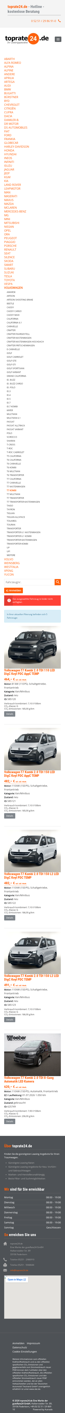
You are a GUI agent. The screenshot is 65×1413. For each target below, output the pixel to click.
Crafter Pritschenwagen (21, 345)
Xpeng (8, 571)
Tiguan (11, 513)
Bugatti (10, 93)
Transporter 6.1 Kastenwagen (23, 532)
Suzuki (9, 272)
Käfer (10, 410)
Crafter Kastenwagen (19, 337)
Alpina (9, 66)
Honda (9, 150)
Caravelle (12, 326)
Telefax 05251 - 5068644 (22, 1264)
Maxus (9, 200)
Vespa (8, 284)
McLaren (10, 208)
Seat (7, 253)
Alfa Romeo (12, 63)
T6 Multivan (13, 471)
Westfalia (11, 567)
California (12, 318)
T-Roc (10, 448)
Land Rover (12, 185)
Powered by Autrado (43, 1409)
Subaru (9, 269)
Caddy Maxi (13, 315)
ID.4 (9, 395)
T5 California (14, 456)
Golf (9, 353)
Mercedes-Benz (15, 211)
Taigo (10, 505)
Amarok (11, 292)
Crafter (11, 330)
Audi (7, 86)
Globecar (11, 143)
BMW (7, 89)
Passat (10, 421)
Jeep (7, 173)
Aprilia (9, 78)
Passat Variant (15, 429)
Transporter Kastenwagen (22, 539)
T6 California (14, 459)
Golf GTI (11, 364)
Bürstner (11, 97)
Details (9, 713)
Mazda (9, 204)
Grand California (16, 376)
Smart (8, 265)
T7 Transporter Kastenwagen (23, 501)
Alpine (8, 70)
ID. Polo (11, 387)
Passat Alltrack (16, 425)
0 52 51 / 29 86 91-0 (43, 21)
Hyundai (10, 154)
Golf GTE (11, 360)
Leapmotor (12, 188)
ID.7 (9, 402)
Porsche (10, 246)
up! (8, 551)
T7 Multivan (13, 494)
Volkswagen (13, 288)
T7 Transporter (15, 498)
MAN (7, 192)
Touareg (11, 520)
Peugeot (10, 238)
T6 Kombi (11, 467)
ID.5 (9, 398)
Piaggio (9, 242)
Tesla (8, 276)
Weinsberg (12, 563)
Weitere (11, 555)
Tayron (11, 509)
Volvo (8, 559)
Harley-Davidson (16, 147)
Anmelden (18, 1343)
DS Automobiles (15, 127)
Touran (11, 524)
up (8, 547)
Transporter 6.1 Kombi (19, 536)
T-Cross (11, 444)
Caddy (10, 307)
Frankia (9, 139)
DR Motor (11, 124)
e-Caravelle (13, 349)
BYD (7, 101)
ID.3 (9, 391)
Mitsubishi (11, 223)
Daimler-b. (11, 120)
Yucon (9, 574)
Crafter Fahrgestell (18, 334)
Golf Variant (14, 372)
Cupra (8, 112)
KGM (7, 177)
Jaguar (9, 169)
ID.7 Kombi (12, 406)
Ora (7, 234)
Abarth (9, 59)
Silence (9, 257)
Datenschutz (19, 1347)
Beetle (10, 303)
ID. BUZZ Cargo (15, 383)
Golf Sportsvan (15, 368)
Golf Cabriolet (15, 356)
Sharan (11, 440)
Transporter (14, 528)
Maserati (10, 196)
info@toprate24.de (19, 1270)
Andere (9, 74)
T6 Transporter (15, 475)
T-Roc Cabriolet (15, 452)
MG (6, 215)
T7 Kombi (11, 490)
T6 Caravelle (14, 463)
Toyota (9, 280)
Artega (9, 82)
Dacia (8, 116)
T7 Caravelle (14, 482)
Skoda (8, 261)
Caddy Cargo (14, 311)
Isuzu (8, 166)
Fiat (7, 131)
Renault (10, 249)
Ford (7, 135)
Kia (6, 181)
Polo (9, 433)
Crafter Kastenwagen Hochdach (25, 341)
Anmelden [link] (15, 590)
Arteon (11, 295)
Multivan (12, 414)
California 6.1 (14, 322)
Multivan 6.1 (14, 417)
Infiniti (9, 162)
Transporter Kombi (17, 543)
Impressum (33, 1343)
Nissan (9, 227)
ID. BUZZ (11, 379)
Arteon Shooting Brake (20, 299)
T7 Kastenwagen (16, 486)
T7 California (14, 478)
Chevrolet (12, 105)
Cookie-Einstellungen (24, 1351)
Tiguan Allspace (16, 517)
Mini (7, 219)
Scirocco (12, 437)
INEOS (8, 158)
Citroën (10, 108)
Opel (7, 230)
